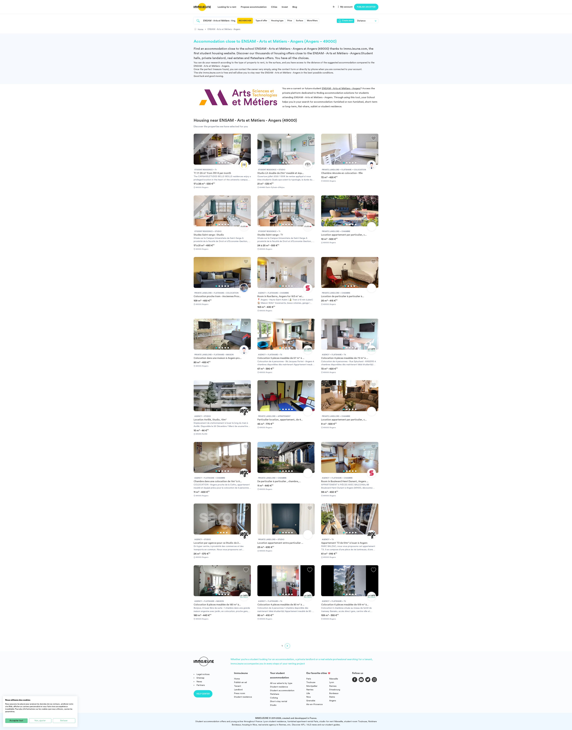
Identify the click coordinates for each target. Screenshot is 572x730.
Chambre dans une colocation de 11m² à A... (218, 481)
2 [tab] (219, 163)
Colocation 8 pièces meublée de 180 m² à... (217, 604)
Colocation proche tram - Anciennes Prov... (217, 296)
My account (346, 7)
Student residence (243, 697)
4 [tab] (225, 163)
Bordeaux (333, 693)
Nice (308, 697)
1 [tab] (216, 163)
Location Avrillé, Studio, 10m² (210, 419)
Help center (203, 694)
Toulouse (310, 682)
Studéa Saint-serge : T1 (270, 235)
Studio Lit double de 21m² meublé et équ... (280, 173)
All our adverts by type (281, 683)
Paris (308, 679)
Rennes (332, 686)
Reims (332, 697)
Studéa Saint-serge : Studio (209, 235)
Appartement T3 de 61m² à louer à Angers (344, 543)
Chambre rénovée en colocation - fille (342, 173)
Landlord (238, 690)
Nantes (309, 690)
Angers (332, 701)
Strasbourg (334, 690)
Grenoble (310, 701)
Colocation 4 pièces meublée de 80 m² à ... (280, 604)
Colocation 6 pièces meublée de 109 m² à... (345, 604)
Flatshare (274, 694)
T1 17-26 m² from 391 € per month (212, 173)
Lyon (331, 682)
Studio (273, 705)
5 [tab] (228, 163)
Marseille (333, 679)
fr (334, 7)
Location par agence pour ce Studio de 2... (217, 543)
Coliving (274, 698)
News (199, 681)
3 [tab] (222, 163)
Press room (239, 693)
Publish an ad (240, 682)
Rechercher (245, 21)
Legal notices (203, 674)
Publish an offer (366, 7)
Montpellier (311, 686)
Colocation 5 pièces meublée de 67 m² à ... (280, 358)
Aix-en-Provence (314, 704)
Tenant (237, 686)
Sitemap (200, 678)
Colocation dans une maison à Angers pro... (217, 358)
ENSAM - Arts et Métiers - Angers (341, 88)
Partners (200, 685)
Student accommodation (282, 690)
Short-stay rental (278, 701)
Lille (308, 693)
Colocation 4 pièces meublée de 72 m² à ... (344, 358)
